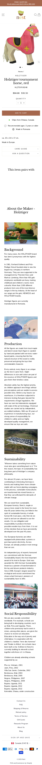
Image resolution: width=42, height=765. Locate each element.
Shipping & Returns (21, 708)
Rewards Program (21, 724)
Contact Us (21, 701)
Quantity (21, 99)
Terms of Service (21, 716)
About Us (21, 727)
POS (11, 763)
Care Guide (21, 149)
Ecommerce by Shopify (24, 763)
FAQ (21, 705)
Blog (21, 731)
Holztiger (21, 76)
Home (20, 71)
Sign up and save (20, 737)
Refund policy (21, 712)
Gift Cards (21, 720)
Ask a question (21, 153)
